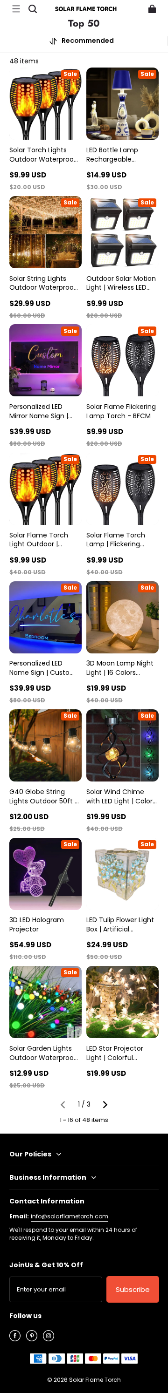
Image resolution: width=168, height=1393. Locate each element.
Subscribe (133, 1289)
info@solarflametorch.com (69, 1216)
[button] (15, 8)
